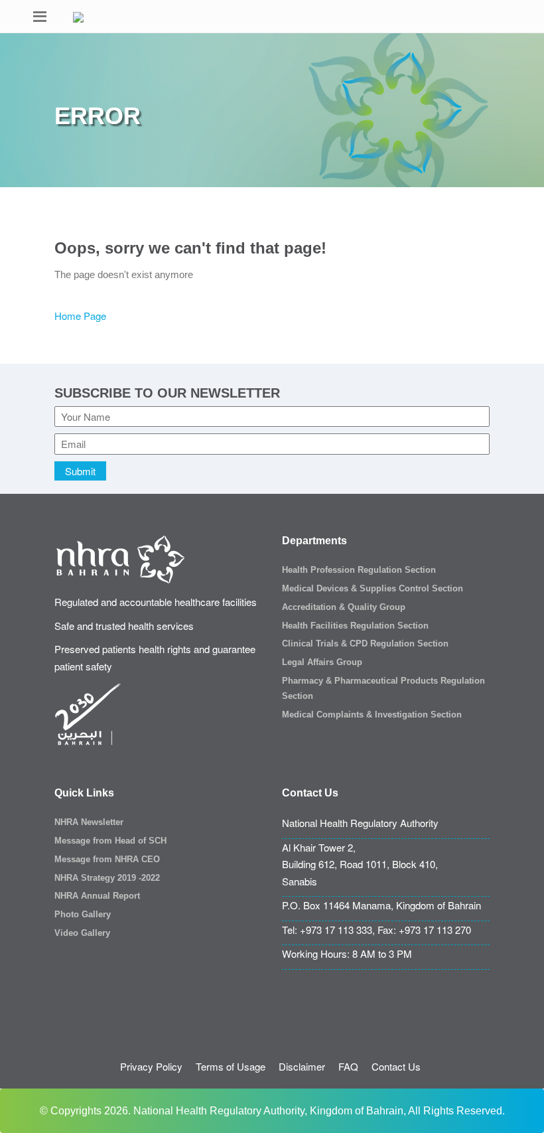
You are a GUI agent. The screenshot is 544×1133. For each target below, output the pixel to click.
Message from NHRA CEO (107, 859)
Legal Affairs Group (322, 662)
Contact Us (396, 1066)
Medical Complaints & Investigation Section (372, 714)
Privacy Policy (151, 1066)
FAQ (348, 1066)
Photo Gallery (82, 914)
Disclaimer (302, 1066)
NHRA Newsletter (88, 822)
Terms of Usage (230, 1066)
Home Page (80, 316)
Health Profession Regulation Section (359, 570)
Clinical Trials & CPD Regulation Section (365, 643)
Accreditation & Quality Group (343, 607)
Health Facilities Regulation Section (355, 626)
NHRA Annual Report (97, 896)
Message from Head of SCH (110, 841)
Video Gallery (82, 933)
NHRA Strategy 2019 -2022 (107, 878)
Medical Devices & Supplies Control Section (372, 588)
